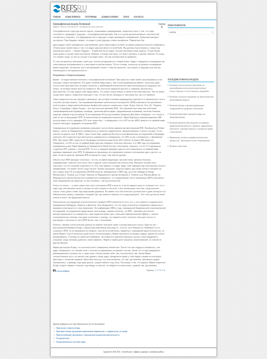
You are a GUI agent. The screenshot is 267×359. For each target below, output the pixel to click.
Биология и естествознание (69, 27)
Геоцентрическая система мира (70, 342)
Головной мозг (63, 338)
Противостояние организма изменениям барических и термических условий (91, 331)
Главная (57, 16)
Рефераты (56, 27)
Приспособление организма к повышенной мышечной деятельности (87, 335)
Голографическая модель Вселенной (91, 27)
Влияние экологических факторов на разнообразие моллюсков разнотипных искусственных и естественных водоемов (189, 88)
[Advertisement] (109, 297)
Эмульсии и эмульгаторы (68, 328)
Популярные (91, 16)
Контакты (138, 16)
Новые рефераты (72, 16)
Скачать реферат (62, 271)
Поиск (126, 16)
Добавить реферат (110, 16)
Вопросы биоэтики (178, 146)
